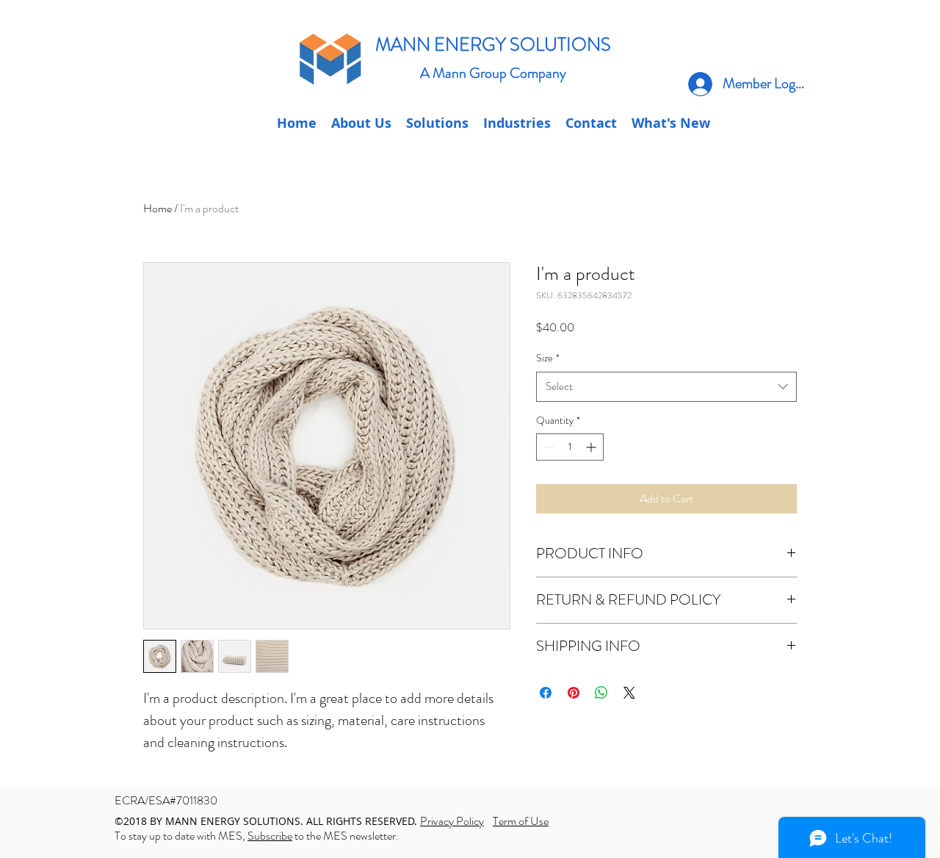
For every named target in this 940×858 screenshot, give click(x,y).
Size (548, 357)
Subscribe (269, 835)
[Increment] (592, 447)
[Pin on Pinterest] (573, 693)
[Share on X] (629, 693)
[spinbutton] (570, 447)
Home (157, 208)
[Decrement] (547, 447)
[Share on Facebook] (545, 693)
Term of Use (521, 820)
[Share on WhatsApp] (601, 693)
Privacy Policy (452, 820)
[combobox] (666, 387)
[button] (591, 123)
